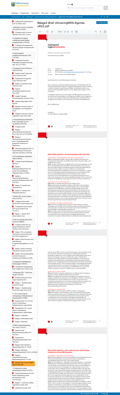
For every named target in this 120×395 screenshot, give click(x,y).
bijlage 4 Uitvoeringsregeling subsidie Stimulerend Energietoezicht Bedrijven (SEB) (22, 256)
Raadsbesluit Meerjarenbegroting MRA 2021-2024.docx (22, 340)
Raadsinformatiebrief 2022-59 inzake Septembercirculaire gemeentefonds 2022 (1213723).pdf (23, 376)
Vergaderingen (24, 13)
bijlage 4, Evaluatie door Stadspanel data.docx (21, 191)
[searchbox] (85, 8)
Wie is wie (44, 13)
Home (22, 17)
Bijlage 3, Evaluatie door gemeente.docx (21, 186)
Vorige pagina (103, 22)
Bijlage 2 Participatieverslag (24, 318)
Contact (53, 13)
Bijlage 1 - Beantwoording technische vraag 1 (21, 284)
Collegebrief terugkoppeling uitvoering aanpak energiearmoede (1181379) (23, 47)
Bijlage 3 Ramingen (21, 321)
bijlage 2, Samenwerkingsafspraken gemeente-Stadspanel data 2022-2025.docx (22, 179)
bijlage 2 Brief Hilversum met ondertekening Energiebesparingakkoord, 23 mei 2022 (22, 242)
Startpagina (14, 13)
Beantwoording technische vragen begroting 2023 (22, 279)
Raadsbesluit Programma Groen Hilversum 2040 (21, 79)
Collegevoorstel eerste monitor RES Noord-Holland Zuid (22, 202)
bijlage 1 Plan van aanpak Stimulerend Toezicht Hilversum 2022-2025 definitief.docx (22, 234)
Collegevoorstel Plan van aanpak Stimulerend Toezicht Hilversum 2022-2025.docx (21, 227)
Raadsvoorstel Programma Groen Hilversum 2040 (22, 74)
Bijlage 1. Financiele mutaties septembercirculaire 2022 (23, 384)
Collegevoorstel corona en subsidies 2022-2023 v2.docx (22, 33)
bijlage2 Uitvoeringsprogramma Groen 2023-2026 (21, 91)
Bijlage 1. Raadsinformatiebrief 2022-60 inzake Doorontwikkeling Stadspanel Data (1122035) (21, 170)
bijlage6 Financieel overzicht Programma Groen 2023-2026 (22, 115)
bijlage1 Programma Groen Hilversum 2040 (22, 85)
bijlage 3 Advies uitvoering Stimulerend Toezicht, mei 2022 (22, 250)
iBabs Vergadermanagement (88, 393)
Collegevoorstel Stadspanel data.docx (22, 162)
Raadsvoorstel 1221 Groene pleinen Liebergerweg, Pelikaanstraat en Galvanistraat (22, 303)
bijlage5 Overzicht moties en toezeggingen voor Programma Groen (22, 108)
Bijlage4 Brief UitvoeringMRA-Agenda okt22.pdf (23, 363)
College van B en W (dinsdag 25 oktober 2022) (46, 17)
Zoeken (69, 4)
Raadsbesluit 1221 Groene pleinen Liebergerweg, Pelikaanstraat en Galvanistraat (22, 310)
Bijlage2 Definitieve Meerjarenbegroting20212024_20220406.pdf (23, 351)
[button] (106, 8)
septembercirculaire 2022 (23, 388)
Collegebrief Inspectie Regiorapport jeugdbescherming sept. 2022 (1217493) (22, 62)
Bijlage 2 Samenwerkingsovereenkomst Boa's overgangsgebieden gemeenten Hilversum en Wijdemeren (21, 141)
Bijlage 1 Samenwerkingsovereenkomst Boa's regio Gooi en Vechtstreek (22, 132)
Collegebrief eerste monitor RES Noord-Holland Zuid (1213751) (22, 209)
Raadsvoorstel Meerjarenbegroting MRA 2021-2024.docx (22, 332)
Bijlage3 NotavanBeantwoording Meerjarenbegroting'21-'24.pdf (21, 357)
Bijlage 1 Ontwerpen (21, 315)
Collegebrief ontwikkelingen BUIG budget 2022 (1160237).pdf (22, 268)
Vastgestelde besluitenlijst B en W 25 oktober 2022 (22, 22)
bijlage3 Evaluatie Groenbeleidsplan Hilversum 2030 (23, 97)
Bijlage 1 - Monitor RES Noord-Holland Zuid (21, 215)
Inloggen (103, 393)
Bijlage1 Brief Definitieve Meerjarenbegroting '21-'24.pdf (21, 346)
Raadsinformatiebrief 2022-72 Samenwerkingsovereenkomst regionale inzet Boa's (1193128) (23, 151)
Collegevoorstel (20, 127)
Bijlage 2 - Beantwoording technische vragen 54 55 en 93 (21, 289)
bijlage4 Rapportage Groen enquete (22, 102)
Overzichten (35, 13)
